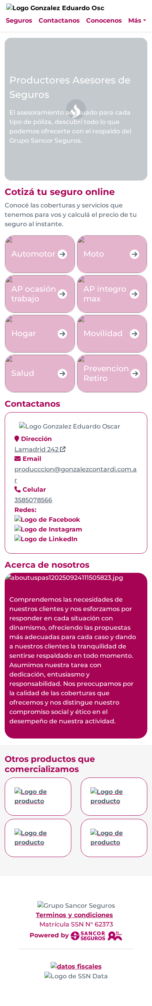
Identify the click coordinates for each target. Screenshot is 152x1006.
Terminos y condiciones (74, 915)
